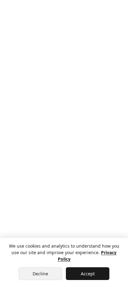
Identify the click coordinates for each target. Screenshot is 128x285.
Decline (40, 274)
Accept (88, 274)
